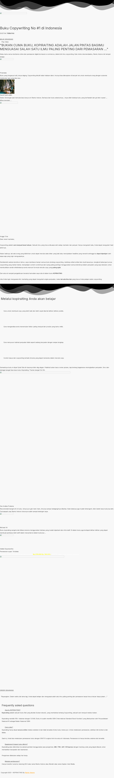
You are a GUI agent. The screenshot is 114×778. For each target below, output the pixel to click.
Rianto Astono (30, 772)
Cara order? (9, 727)
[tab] (57, 710)
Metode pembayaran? (12, 761)
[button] (6, 39)
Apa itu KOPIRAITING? (12, 710)
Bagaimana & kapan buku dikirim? (16, 744)
